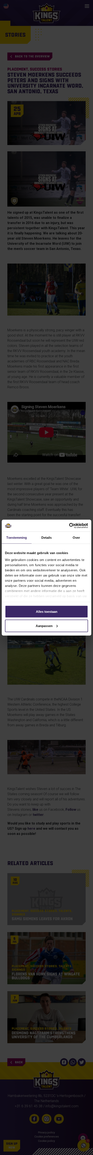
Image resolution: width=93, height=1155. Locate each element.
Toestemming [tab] (16, 537)
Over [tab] (76, 537)
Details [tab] (46, 537)
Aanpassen (44, 625)
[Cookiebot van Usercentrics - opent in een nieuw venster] (69, 525)
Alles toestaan (46, 611)
